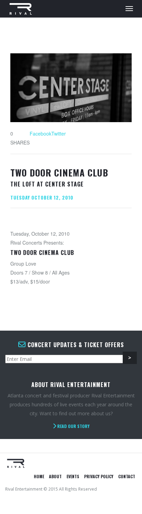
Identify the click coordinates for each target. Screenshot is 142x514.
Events (73, 476)
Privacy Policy (98, 476)
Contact (126, 476)
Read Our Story (73, 426)
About (55, 476)
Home (39, 476)
